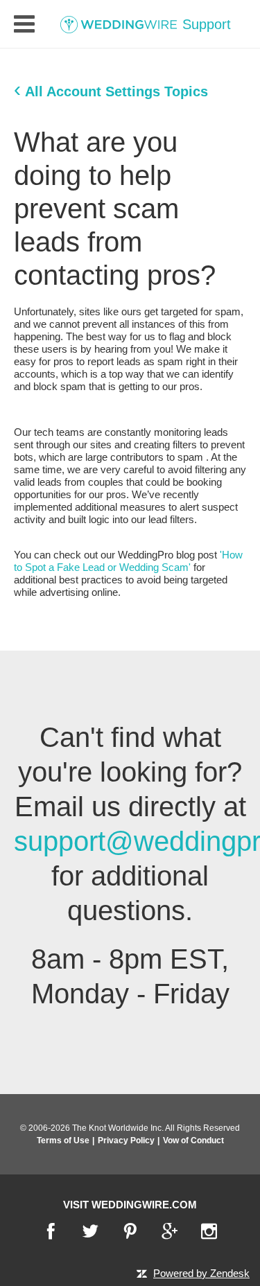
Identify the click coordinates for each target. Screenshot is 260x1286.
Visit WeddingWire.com (130, 1204)
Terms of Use (63, 1140)
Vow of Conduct (193, 1140)
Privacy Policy (126, 1140)
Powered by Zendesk (201, 1273)
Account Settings (103, 91)
